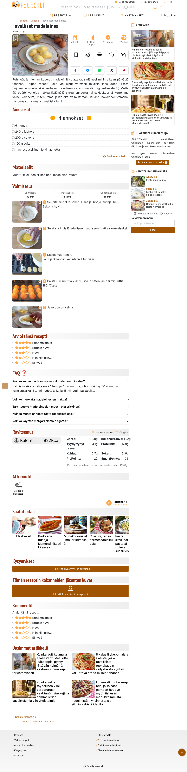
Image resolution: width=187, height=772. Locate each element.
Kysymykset (134, 15)
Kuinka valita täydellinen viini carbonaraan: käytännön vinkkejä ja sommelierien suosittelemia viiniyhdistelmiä (40, 691)
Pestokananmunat (156, 180)
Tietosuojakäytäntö (108, 740)
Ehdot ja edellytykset (109, 745)
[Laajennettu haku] (161, 8)
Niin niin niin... (42, 358)
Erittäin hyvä (40, 348)
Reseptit (60, 15)
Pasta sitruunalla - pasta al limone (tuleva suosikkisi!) (126, 543)
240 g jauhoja (24, 131)
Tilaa (153, 229)
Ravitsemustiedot (116, 156)
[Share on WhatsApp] (100, 70)
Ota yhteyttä (104, 735)
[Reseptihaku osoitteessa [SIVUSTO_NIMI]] (155, 7)
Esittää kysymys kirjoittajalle (72, 568)
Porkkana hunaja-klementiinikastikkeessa (49, 541)
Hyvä (35, 353)
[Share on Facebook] (75, 70)
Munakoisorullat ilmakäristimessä (75, 539)
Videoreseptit (21, 740)
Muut (168, 15)
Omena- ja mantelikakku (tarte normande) (159, 205)
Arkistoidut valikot (147, 213)
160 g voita (22, 143)
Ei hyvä (37, 362)
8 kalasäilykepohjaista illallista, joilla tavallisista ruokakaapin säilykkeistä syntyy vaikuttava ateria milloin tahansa (100, 664)
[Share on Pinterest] (124, 70)
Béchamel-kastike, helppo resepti (156, 193)
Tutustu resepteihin (25, 716)
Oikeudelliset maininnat (110, 750)
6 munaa (21, 125)
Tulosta (167, 213)
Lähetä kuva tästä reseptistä (70, 594)
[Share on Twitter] (112, 70)
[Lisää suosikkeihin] (76, 55)
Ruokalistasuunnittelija (151, 162)
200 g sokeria (24, 137)
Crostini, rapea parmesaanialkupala (101, 539)
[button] (16, 55)
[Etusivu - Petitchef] (13, 20)
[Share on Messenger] (87, 70)
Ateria (25, 721)
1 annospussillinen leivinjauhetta (37, 149)
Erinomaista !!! (42, 343)
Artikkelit (95, 15)
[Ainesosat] (5, 386)
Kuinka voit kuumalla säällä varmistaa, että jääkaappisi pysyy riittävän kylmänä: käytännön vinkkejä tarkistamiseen (40, 664)
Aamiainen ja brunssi (43, 721)
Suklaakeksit (21, 536)
